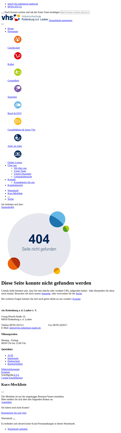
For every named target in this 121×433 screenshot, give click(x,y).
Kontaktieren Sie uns (24, 182)
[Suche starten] (2, 13)
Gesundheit (13, 80)
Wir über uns (20, 168)
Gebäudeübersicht (23, 176)
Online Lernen (15, 162)
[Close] (14, 419)
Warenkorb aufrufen (18, 429)
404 (12, 207)
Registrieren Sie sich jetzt (13, 413)
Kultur (11, 64)
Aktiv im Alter (15, 146)
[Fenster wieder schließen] (2, 392)
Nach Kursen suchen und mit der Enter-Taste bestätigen (32, 12)
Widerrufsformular (10, 369)
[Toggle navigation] (2, 24)
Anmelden (6, 402)
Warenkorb (13, 190)
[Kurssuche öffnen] (9, 197)
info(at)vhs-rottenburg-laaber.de (25, 328)
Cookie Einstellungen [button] (12, 377)
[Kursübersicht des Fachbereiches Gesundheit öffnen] (18, 75)
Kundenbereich (15, 185)
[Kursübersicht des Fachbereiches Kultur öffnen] (18, 58)
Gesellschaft (14, 47)
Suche (11, 199)
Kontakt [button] (12, 179)
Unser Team (20, 171)
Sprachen (12, 97)
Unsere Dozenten (22, 173)
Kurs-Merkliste (15, 193)
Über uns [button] (12, 165)
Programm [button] (13, 31)
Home (11, 28)
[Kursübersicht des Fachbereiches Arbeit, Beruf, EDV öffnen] (18, 108)
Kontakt (76, 299)
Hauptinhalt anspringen (60, 20)
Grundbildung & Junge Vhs (21, 129)
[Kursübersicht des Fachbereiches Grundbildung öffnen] (18, 124)
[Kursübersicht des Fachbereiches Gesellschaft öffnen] (18, 42)
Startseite (5, 207)
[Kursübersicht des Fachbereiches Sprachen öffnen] (18, 91)
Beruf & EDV (15, 113)
